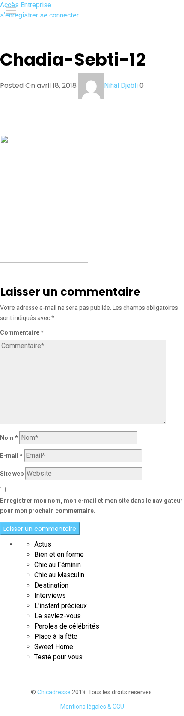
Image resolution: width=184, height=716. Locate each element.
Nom (9, 437)
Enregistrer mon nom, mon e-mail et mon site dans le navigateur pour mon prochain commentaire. (91, 505)
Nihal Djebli (121, 85)
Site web (12, 473)
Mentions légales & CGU (92, 706)
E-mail (11, 455)
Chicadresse (54, 692)
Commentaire (22, 332)
